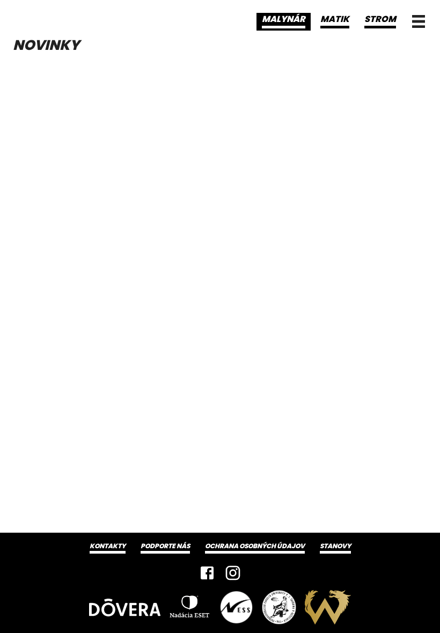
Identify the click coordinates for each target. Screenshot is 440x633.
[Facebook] (207, 573)
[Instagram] (232, 573)
